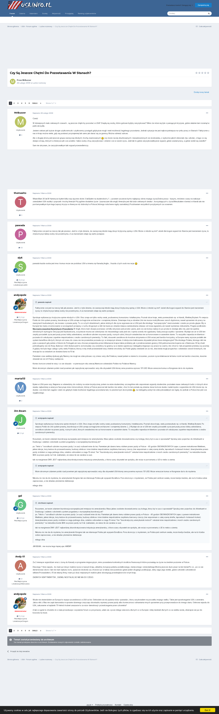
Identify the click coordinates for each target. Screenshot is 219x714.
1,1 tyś (21, 433)
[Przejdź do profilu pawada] (20, 234)
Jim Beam (20, 411)
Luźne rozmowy (39, 83)
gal (20, 495)
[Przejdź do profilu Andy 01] (20, 565)
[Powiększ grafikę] (102, 138)
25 (21, 248)
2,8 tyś (21, 518)
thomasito (20, 193)
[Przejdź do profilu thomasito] (20, 202)
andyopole (20, 295)
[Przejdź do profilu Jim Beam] (20, 420)
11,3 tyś (21, 317)
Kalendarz (34, 13)
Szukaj (44, 13)
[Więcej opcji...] (207, 113)
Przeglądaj (69, 13)
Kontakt (118, 705)
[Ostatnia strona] (40, 103)
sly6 (20, 257)
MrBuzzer (26, 80)
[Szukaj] (209, 13)
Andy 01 (20, 556)
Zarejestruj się (203, 5)
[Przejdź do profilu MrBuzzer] (12, 81)
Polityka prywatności (104, 705)
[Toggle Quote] (36, 302)
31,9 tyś (21, 280)
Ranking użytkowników (87, 13)
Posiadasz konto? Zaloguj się (179, 5)
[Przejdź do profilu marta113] (20, 387)
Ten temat (199, 13)
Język (89, 705)
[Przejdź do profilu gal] (20, 505)
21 (21, 579)
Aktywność (56, 13)
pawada (20, 225)
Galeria (22, 13)
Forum (12, 13)
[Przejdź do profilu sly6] (20, 266)
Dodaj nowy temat (201, 92)
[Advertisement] (109, 49)
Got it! (208, 710)
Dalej (34, 103)
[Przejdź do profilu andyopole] (20, 304)
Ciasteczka (128, 705)
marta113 (20, 378)
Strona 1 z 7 (50, 103)
